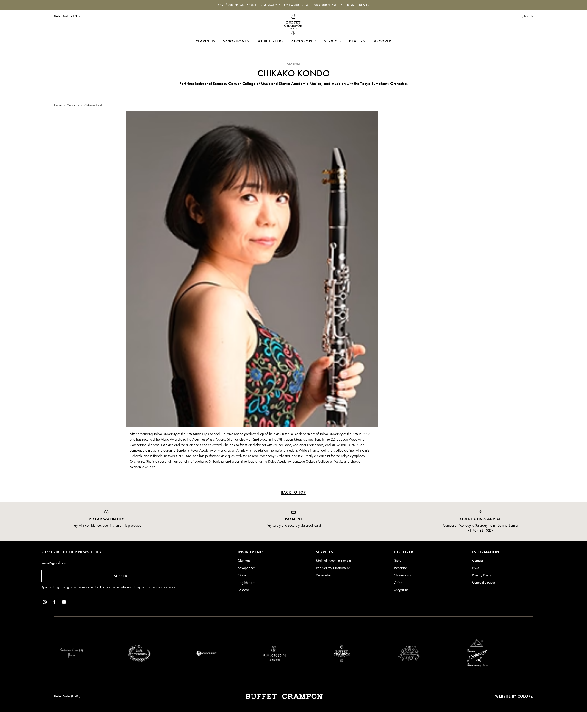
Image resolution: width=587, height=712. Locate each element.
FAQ (475, 568)
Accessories (304, 41)
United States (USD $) (68, 696)
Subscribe (123, 576)
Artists (398, 582)
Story (397, 560)
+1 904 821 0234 (481, 530)
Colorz (525, 696)
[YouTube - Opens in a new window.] (64, 603)
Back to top (293, 492)
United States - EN (65, 16)
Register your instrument (332, 568)
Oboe (242, 575)
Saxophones (236, 41)
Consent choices (484, 582)
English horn (246, 582)
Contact (477, 560)
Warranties (324, 575)
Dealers (357, 41)
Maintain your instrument (333, 560)
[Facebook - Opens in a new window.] (54, 603)
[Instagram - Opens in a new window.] (44, 603)
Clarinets (206, 41)
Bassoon (244, 590)
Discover (381, 41)
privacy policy (166, 587)
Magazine (401, 590)
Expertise (400, 568)
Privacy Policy (481, 575)
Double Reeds (270, 41)
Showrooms (402, 575)
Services (333, 41)
